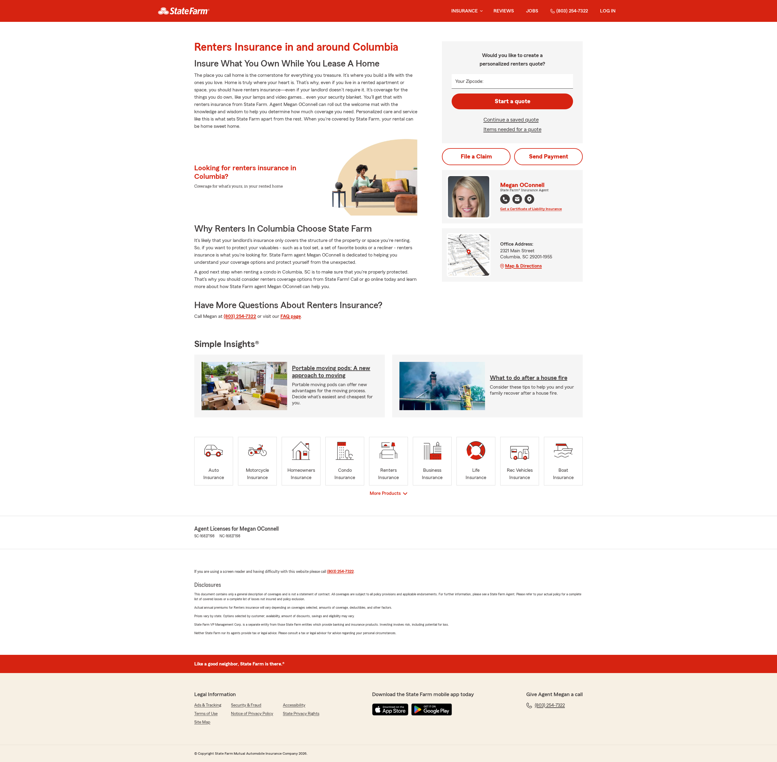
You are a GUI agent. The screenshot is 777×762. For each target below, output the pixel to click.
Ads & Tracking (207, 705)
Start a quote (512, 101)
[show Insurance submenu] (480, 11)
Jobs (532, 11)
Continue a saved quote (511, 119)
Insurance (464, 11)
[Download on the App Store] (390, 709)
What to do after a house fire (528, 378)
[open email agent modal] (517, 200)
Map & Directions (523, 266)
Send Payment (548, 157)
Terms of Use (206, 714)
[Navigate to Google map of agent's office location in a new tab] (529, 199)
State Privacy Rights (301, 714)
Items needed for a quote (512, 129)
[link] (183, 11)
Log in (608, 11)
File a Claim (476, 157)
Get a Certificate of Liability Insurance (531, 209)
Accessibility (294, 705)
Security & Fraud (246, 705)
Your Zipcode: (469, 81)
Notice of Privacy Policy (252, 714)
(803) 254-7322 (572, 11)
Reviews (504, 11)
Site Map (202, 722)
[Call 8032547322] (505, 199)
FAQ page (290, 316)
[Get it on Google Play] (431, 709)
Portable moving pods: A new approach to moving (331, 372)
